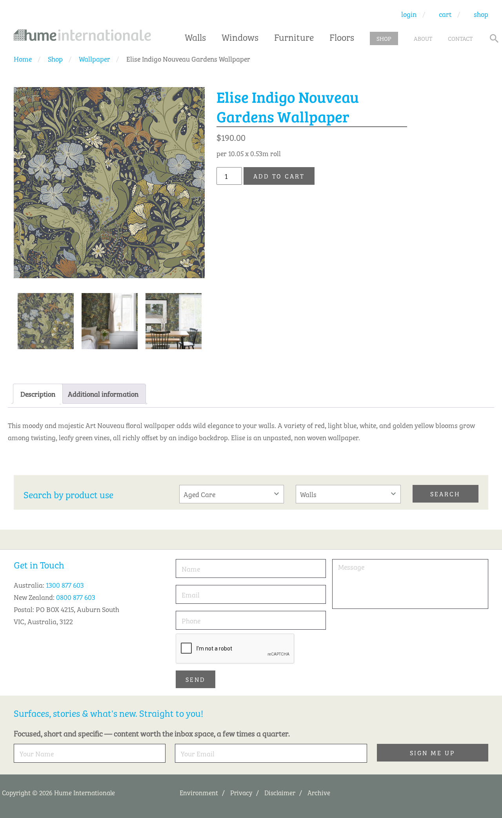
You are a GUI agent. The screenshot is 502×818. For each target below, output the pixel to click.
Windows (240, 36)
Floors (341, 36)
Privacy (241, 792)
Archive (318, 792)
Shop (55, 58)
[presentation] (235, 649)
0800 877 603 (75, 596)
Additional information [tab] (103, 393)
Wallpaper (94, 58)
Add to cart (279, 175)
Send (196, 679)
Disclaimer (279, 792)
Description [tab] (37, 393)
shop (481, 13)
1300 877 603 (65, 584)
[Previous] (171, 251)
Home (23, 58)
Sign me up (432, 752)
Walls (195, 36)
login (409, 13)
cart (445, 13)
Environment (199, 792)
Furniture (294, 36)
